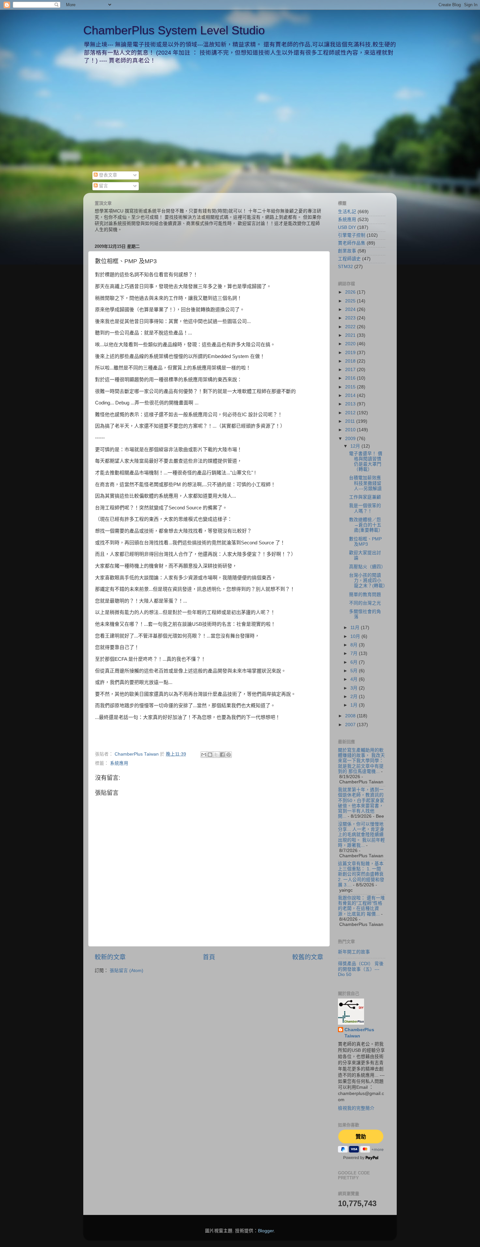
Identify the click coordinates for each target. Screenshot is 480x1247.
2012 (351, 412)
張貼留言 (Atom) (126, 970)
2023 (351, 318)
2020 (351, 343)
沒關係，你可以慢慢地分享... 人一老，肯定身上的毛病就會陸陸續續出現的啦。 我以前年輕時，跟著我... (361, 835)
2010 (351, 429)
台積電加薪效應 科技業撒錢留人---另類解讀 (365, 483)
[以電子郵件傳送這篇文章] (203, 754)
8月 (354, 644)
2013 (351, 403)
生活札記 (347, 211)
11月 (355, 627)
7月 (354, 653)
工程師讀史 (349, 258)
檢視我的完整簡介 (356, 1108)
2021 (351, 335)
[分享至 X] (216, 754)
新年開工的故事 (354, 951)
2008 (351, 715)
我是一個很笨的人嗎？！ (365, 508)
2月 (354, 696)
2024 (351, 309)
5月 (354, 670)
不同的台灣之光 (365, 603)
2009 (351, 438)
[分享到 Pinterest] (228, 754)
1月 (354, 705)
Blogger (266, 1230)
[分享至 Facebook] (222, 754)
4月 (354, 679)
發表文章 (107, 175)
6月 (354, 662)
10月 (355, 636)
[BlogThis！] (210, 754)
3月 (354, 688)
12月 (355, 446)
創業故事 (347, 250)
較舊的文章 (307, 957)
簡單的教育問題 (365, 594)
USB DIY (347, 227)
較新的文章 (110, 957)
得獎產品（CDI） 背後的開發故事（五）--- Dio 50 (361, 969)
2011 (350, 421)
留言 (103, 185)
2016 (351, 378)
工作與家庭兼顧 (365, 497)
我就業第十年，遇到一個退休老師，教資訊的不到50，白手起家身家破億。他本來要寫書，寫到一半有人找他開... (361, 803)
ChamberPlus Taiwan (359, 1032)
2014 (351, 395)
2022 (351, 326)
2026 (351, 292)
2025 (351, 301)
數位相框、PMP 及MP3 (365, 542)
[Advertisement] (240, 122)
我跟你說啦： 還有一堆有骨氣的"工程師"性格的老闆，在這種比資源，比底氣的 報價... (361, 906)
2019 (351, 352)
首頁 (209, 957)
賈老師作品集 (351, 243)
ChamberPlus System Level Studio (174, 30)
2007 (351, 724)
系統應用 (119, 763)
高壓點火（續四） (367, 566)
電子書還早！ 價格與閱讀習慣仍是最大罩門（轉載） (365, 461)
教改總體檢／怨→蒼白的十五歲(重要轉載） (366, 525)
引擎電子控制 (351, 235)
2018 (351, 361)
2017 (351, 369)
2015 (351, 386)
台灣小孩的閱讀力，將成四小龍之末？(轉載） (368, 580)
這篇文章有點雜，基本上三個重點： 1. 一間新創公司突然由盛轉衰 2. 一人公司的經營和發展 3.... (361, 874)
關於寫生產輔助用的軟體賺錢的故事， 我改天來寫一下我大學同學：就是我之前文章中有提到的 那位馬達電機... (361, 761)
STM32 (345, 266)
